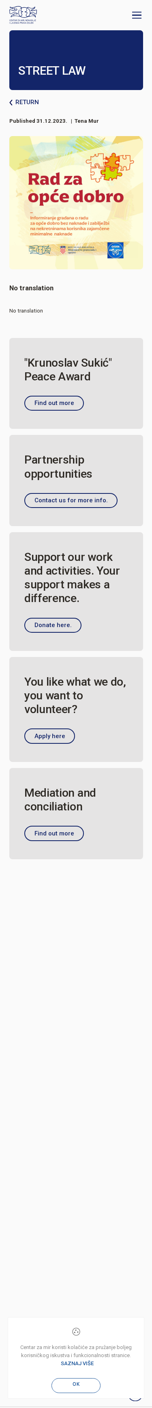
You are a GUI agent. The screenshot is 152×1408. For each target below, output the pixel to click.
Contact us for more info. (71, 500)
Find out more (54, 403)
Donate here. (53, 625)
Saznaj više (77, 1363)
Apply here (49, 736)
